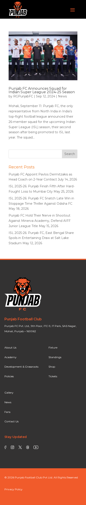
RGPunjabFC (23, 96)
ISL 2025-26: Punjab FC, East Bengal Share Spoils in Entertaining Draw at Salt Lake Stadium (41, 238)
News (62, 96)
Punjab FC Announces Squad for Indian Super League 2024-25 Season (42, 90)
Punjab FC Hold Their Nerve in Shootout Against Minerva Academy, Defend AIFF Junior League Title (40, 220)
